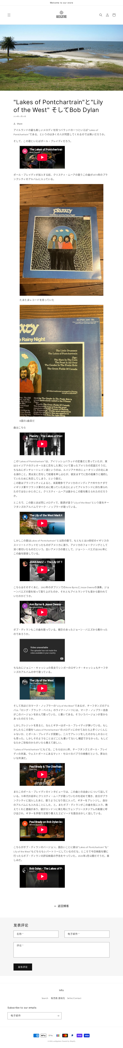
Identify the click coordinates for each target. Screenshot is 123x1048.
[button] (9, 15)
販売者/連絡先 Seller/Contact (66, 998)
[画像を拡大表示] (62, 295)
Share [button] (19, 123)
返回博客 (63, 906)
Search (45, 998)
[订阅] (58, 1015)
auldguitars (57, 1041)
